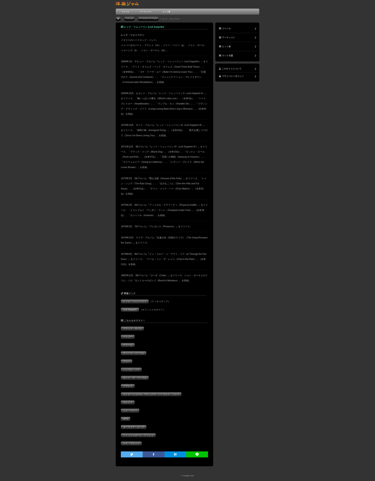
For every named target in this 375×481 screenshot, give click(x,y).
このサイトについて (232, 69)
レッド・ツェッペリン (134, 301)
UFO (125, 419)
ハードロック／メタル (148, 19)
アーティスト (146, 11)
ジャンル (125, 11)
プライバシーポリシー (233, 76)
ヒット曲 (166, 11)
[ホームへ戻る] (127, 4)
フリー (126, 361)
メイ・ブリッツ (131, 443)
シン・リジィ (130, 410)
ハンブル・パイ (131, 369)
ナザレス (127, 386)
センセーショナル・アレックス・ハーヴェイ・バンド (151, 394)
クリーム (127, 345)
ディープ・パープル (133, 353)
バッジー (127, 337)
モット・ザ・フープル (134, 378)
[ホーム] (118, 19)
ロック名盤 (227, 55)
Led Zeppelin (130, 309)
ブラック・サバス (132, 328)
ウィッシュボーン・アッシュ (138, 435)
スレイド (127, 402)
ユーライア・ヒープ (133, 427)
